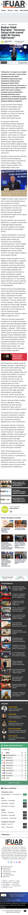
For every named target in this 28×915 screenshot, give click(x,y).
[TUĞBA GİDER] (4, 716)
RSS (4, 895)
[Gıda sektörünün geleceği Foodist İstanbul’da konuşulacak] (7, 523)
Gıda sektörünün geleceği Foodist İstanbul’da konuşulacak (5, 530)
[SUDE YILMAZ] (4, 723)
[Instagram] (14, 862)
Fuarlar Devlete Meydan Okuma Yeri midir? (16, 709)
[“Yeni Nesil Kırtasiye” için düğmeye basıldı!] (21, 523)
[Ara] (26, 4)
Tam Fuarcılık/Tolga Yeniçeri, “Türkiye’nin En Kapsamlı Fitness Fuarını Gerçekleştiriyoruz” (20, 545)
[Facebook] (8, 862)
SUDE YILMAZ (12, 721)
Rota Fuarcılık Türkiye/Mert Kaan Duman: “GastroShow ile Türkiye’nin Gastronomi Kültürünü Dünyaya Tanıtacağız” (7, 546)
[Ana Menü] (1, 4)
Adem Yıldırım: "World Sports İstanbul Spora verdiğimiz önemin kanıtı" (20, 561)
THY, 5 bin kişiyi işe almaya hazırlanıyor (17, 738)
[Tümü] (26, 703)
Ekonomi (10, 10)
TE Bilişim (18, 900)
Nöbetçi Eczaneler (8, 866)
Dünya (16, 10)
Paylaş (4, 62)
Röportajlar (16, 882)
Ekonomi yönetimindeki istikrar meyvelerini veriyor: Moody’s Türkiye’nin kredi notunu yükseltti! (18, 731)
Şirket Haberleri (6, 882)
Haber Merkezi (14, 508)
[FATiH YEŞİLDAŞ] (4, 737)
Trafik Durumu (7, 870)
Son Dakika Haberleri (8, 875)
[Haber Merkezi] (4, 509)
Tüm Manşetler (7, 873)
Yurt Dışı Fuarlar (16, 886)
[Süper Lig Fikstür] (26, 788)
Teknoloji (4, 887)
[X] (11, 862)
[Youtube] (19, 862)
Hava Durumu (6, 868)
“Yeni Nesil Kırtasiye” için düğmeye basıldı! (20, 529)
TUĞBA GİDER (12, 714)
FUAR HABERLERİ (12, 24)
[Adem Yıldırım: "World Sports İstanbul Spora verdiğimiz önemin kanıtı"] (21, 555)
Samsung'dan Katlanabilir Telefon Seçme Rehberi (13, 911)
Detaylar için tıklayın (14, 782)
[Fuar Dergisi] (14, 4)
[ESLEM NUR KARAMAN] (4, 730)
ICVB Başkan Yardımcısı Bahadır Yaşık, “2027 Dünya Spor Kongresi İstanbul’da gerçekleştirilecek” (6, 562)
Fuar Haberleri (6, 884)
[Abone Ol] (22, 62)
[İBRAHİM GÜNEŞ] (4, 708)
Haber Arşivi (6, 876)
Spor (11, 887)
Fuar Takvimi (15, 884)
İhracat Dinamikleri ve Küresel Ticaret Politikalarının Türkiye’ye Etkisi (17, 717)
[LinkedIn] (17, 862)
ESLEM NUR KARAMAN (15, 728)
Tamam (3, 907)
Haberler (3, 24)
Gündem (3, 10)
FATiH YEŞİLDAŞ (13, 736)
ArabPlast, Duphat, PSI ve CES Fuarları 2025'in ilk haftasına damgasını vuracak (17, 724)
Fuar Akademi (6, 886)
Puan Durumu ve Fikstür (9, 871)
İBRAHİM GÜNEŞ (13, 707)
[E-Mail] (11, 511)
